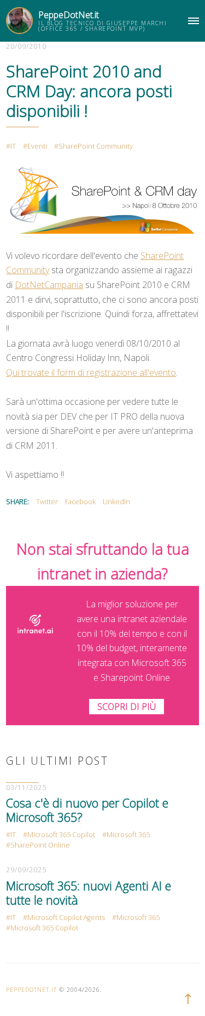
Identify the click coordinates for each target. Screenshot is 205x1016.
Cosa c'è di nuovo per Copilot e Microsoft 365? (87, 810)
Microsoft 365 (128, 834)
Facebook (80, 501)
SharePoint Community (95, 146)
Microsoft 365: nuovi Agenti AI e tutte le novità (88, 893)
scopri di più (126, 707)
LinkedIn (116, 501)
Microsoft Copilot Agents (66, 917)
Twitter (47, 501)
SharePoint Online (40, 845)
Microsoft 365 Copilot (61, 834)
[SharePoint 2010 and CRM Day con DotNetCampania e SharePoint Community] (102, 199)
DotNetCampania (49, 285)
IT (13, 146)
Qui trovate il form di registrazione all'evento (91, 372)
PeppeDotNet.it (68, 15)
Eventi (37, 146)
